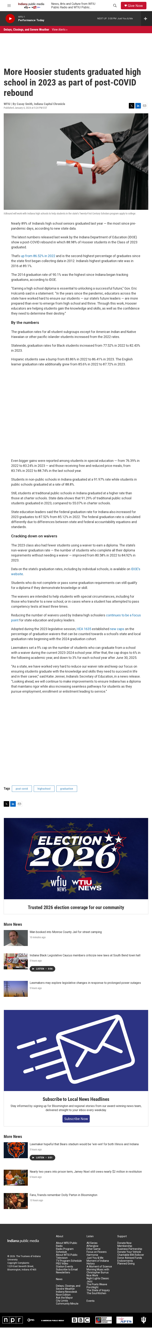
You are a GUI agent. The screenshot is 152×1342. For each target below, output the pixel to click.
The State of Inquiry (98, 1290)
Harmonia (92, 1255)
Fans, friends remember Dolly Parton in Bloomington (63, 1195)
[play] (10, 19)
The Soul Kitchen (96, 1293)
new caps (117, 629)
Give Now (135, 6)
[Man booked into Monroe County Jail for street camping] (16, 938)
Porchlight (92, 1287)
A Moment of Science (99, 1266)
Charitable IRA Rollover (130, 1255)
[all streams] (146, 18)
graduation (66, 788)
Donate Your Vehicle (129, 1252)
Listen (90, 1236)
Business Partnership (129, 1249)
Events (91, 1301)
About (59, 1236)
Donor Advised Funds (129, 1257)
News (59, 1279)
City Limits (62, 1300)
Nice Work (92, 1275)
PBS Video (62, 1263)
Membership (124, 1246)
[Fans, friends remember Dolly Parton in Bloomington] (16, 1201)
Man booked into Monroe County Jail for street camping (66, 932)
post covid (22, 788)
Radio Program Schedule (65, 1250)
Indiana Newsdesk (66, 1291)
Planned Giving (126, 1263)
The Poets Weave (97, 1284)
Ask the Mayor (64, 1297)
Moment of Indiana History (98, 1262)
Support (122, 1236)
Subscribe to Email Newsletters (67, 1271)
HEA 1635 (84, 629)
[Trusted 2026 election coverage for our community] (76, 858)
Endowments (125, 1260)
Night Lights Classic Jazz (98, 1280)
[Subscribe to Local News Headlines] (76, 1050)
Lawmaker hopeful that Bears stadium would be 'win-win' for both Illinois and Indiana (84, 1144)
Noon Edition (63, 1294)
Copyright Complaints (18, 1263)
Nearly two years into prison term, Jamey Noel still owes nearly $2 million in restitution (86, 1171)
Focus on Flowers (97, 1252)
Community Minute (67, 1303)
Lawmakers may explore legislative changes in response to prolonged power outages (85, 983)
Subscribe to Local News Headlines (76, 1099)
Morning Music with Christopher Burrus (98, 1271)
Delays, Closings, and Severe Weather (35, 29)
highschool (44, 788)
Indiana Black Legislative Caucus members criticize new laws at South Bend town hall (85, 955)
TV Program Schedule (69, 1260)
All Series (92, 1243)
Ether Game (93, 1249)
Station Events (64, 1266)
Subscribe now (76, 1118)
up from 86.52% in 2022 (38, 256)
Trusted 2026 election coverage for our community (76, 907)
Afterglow (92, 1246)
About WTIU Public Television (66, 1256)
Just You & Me (95, 1257)
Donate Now (124, 1243)
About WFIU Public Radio (66, 1244)
